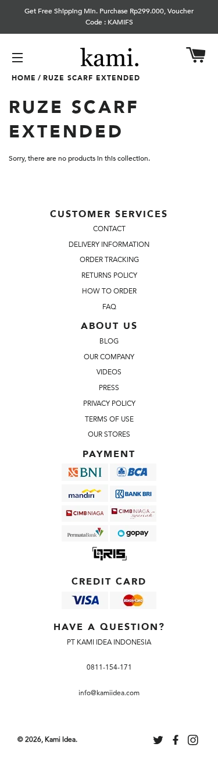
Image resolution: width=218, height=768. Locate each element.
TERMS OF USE (109, 419)
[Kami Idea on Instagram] (194, 742)
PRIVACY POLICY (109, 403)
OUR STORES (109, 434)
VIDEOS (109, 372)
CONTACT (109, 229)
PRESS (109, 388)
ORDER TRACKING (109, 260)
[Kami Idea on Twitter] (159, 742)
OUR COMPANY (109, 357)
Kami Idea (60, 739)
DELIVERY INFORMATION (109, 244)
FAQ (109, 307)
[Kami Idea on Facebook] (176, 742)
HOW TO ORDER (109, 291)
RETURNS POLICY (109, 275)
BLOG (109, 341)
